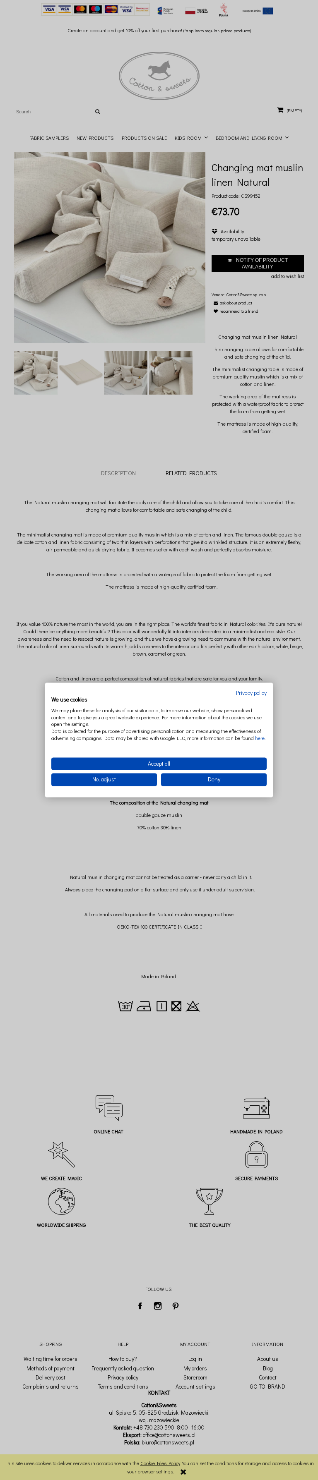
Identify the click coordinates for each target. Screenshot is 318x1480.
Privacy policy (251, 693)
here (260, 738)
